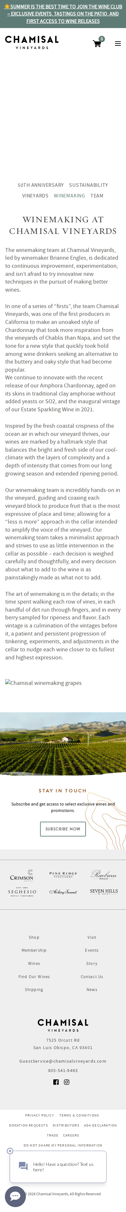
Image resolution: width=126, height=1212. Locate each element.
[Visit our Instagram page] (67, 1084)
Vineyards (35, 196)
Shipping (34, 989)
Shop (34, 937)
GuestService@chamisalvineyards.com (63, 1061)
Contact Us (92, 976)
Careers (71, 1135)
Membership (34, 950)
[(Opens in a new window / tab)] (22, 875)
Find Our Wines (34, 976)
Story (92, 963)
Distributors (66, 1125)
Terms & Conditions (79, 1115)
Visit (92, 937)
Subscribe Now (63, 829)
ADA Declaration (100, 1125)
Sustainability (88, 185)
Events (92, 950)
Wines (34, 963)
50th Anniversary (41, 185)
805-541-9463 (63, 1070)
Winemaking (69, 196)
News (92, 989)
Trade (53, 1135)
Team (97, 196)
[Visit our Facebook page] (56, 1084)
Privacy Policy (39, 1115)
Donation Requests (28, 1125)
